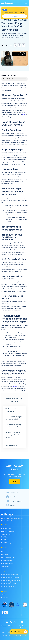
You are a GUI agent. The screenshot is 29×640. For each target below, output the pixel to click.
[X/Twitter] (18, 622)
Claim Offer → (14, 16)
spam (23, 114)
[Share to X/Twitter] (15, 45)
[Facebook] (11, 622)
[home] (7, 3)
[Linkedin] (22, 622)
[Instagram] (14, 622)
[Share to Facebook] (19, 45)
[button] (26, 3)
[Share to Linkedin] (23, 45)
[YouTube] (7, 622)
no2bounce (16, 386)
